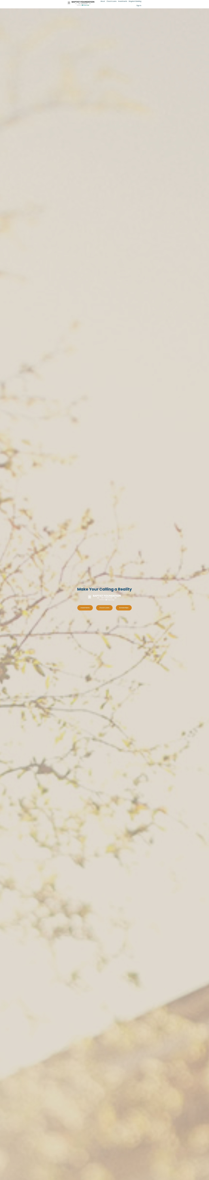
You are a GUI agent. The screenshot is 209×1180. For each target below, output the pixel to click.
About (102, 1)
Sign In (139, 5)
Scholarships (123, 608)
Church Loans (112, 1)
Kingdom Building (135, 1)
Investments (122, 1)
